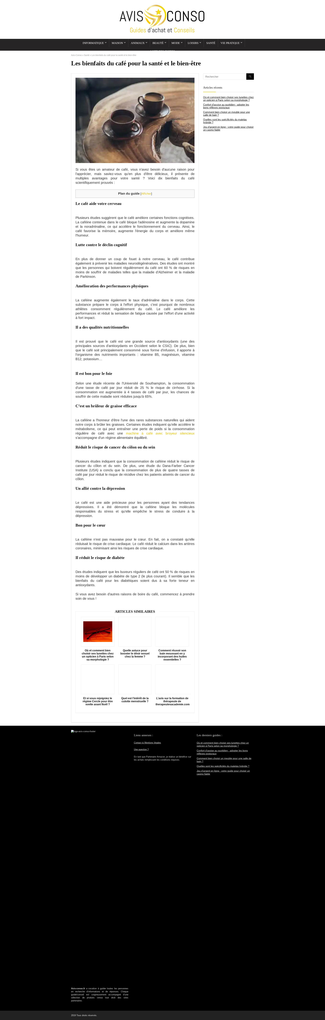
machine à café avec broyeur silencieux (160, 433)
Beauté (158, 43)
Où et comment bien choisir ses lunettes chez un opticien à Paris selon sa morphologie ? (98, 655)
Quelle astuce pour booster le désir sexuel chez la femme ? (134, 653)
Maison (117, 43)
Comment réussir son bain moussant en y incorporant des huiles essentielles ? (172, 655)
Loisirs (193, 43)
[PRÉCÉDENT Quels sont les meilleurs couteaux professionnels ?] (3, 1011)
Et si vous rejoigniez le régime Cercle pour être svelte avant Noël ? (98, 701)
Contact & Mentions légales (147, 743)
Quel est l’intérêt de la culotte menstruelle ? (135, 700)
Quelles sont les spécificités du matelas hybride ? (223, 766)
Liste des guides (162, 51)
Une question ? (141, 749)
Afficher (146, 193)
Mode (175, 43)
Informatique (93, 43)
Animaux (138, 43)
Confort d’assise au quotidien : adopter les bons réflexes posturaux (226, 106)
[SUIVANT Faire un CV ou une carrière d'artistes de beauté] (321, 1011)
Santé (210, 43)
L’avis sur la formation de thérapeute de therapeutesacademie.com (172, 701)
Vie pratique (230, 43)
